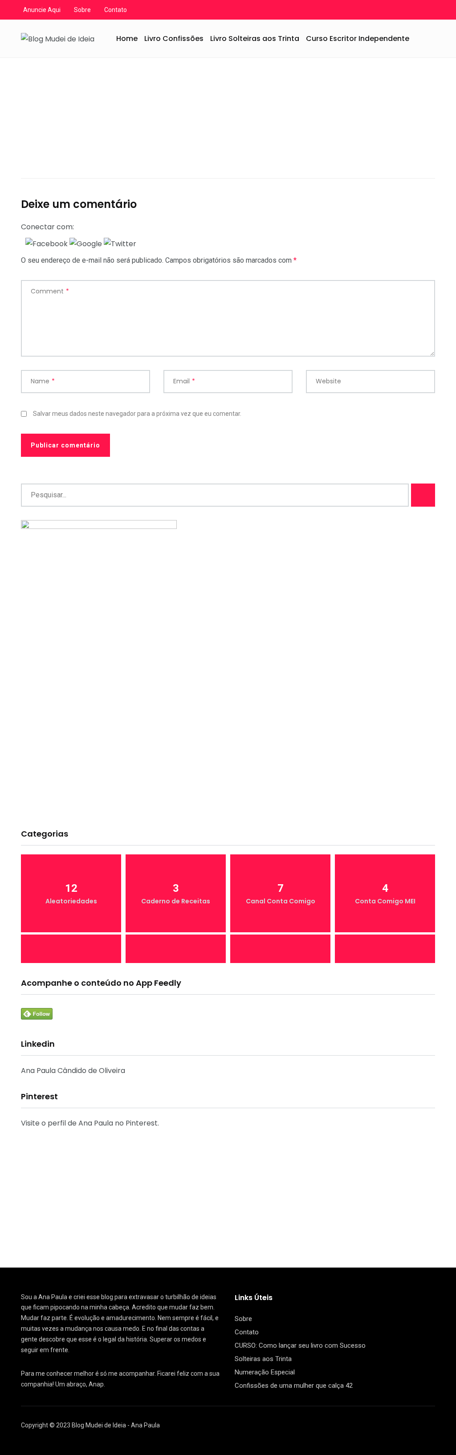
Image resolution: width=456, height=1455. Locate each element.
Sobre (82, 9)
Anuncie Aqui (42, 9)
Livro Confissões (174, 38)
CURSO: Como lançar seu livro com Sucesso (300, 1345)
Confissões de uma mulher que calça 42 (294, 1386)
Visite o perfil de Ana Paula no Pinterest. (90, 1123)
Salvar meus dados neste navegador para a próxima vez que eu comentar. (137, 413)
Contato (115, 9)
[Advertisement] (228, 751)
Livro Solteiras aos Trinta (254, 38)
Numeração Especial (265, 1372)
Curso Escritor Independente (357, 38)
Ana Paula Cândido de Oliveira (73, 1070)
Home (127, 38)
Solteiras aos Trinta (263, 1359)
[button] (47, 243)
